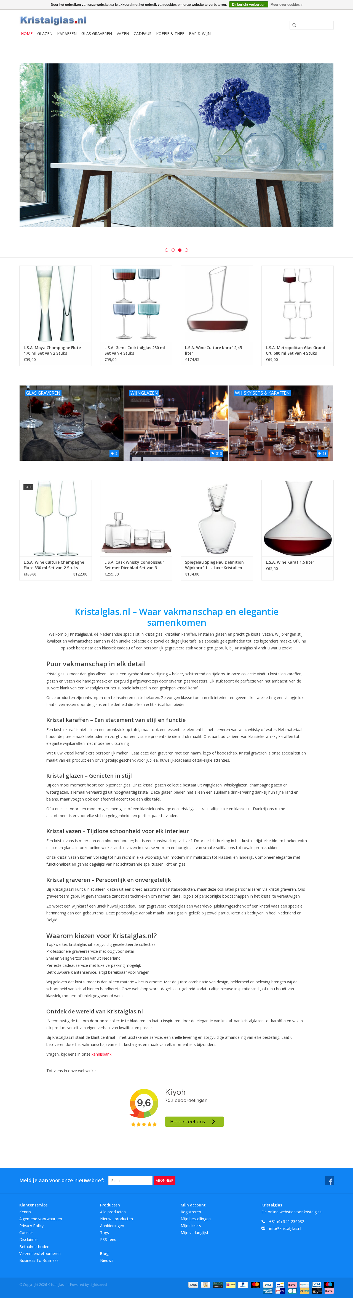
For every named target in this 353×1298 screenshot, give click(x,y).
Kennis (25, 1211)
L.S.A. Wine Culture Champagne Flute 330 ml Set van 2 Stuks (54, 565)
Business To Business (38, 1260)
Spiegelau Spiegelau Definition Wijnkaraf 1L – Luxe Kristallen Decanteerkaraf (214, 565)
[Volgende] (323, 146)
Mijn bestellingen (196, 1218)
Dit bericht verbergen (248, 5)
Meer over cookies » (287, 5)
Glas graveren (96, 33)
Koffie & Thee (170, 33)
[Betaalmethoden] (192, 1284)
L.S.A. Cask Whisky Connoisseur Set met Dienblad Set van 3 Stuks (134, 565)
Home (27, 33)
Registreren (191, 1211)
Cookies (26, 1232)
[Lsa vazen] (176, 145)
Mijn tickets (191, 1225)
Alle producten (113, 1211)
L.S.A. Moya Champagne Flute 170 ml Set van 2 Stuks (52, 350)
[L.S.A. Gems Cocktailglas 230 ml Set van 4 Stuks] (136, 303)
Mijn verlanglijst (194, 1232)
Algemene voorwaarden (40, 1218)
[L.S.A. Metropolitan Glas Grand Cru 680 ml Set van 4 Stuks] (297, 303)
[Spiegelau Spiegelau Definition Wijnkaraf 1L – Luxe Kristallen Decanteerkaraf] (217, 518)
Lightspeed (98, 1284)
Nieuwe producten (116, 1218)
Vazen (123, 33)
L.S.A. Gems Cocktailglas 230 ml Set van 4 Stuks (135, 350)
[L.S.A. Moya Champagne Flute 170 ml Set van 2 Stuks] (55, 303)
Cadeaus (142, 33)
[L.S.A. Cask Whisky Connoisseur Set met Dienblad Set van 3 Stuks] (136, 518)
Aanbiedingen (112, 1225)
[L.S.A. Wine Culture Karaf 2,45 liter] (217, 303)
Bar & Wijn (200, 33)
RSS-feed (108, 1239)
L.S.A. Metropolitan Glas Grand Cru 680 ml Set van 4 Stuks (295, 350)
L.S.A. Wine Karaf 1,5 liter (290, 562)
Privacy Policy (31, 1225)
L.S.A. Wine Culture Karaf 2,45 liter (213, 350)
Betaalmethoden (34, 1246)
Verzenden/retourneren (40, 1253)
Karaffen (67, 33)
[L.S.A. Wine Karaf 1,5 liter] (297, 518)
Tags (104, 1232)
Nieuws (106, 1260)
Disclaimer (28, 1239)
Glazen (44, 33)
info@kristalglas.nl (285, 1228)
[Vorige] (30, 146)
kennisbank (101, 1054)
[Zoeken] (292, 25)
